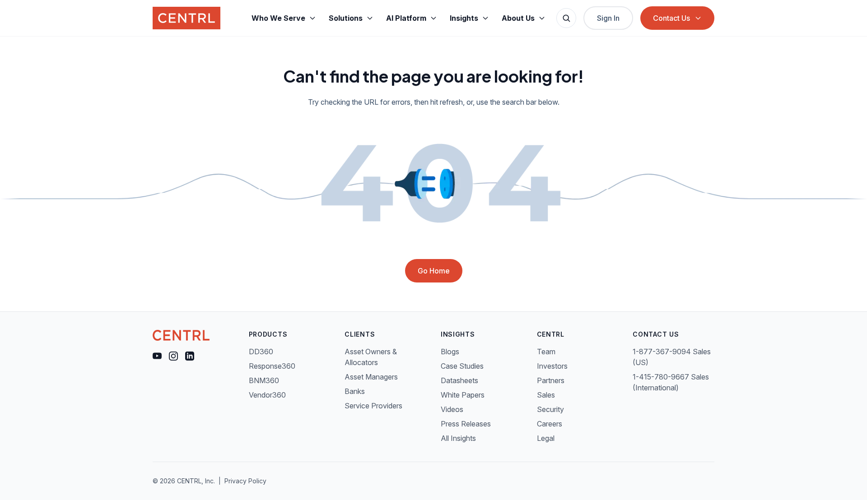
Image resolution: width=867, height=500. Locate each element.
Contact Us (671, 18)
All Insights (458, 438)
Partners (550, 380)
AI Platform (406, 18)
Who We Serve (278, 18)
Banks (355, 391)
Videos (452, 409)
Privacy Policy (245, 481)
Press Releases (466, 423)
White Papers (463, 394)
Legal (546, 438)
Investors (552, 365)
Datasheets (459, 380)
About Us (518, 18)
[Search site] (566, 18)
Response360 (272, 365)
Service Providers (373, 405)
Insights (464, 18)
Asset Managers (371, 376)
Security (550, 409)
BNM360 (264, 380)
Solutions (346, 18)
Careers (549, 423)
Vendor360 (267, 394)
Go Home (434, 270)
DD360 (261, 351)
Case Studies (462, 365)
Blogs (450, 351)
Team (546, 351)
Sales (546, 394)
